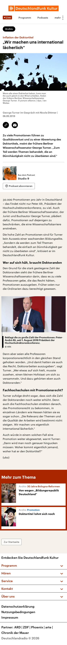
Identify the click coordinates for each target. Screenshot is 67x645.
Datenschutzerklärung (17, 606)
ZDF (26, 627)
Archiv (9, 28)
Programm (25, 17)
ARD (18, 627)
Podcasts (42, 17)
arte (49, 627)
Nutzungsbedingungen (18, 612)
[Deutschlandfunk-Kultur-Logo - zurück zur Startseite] (33, 8)
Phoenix (38, 627)
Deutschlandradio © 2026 (20, 638)
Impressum (9, 617)
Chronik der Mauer (15, 633)
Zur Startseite (11, 541)
